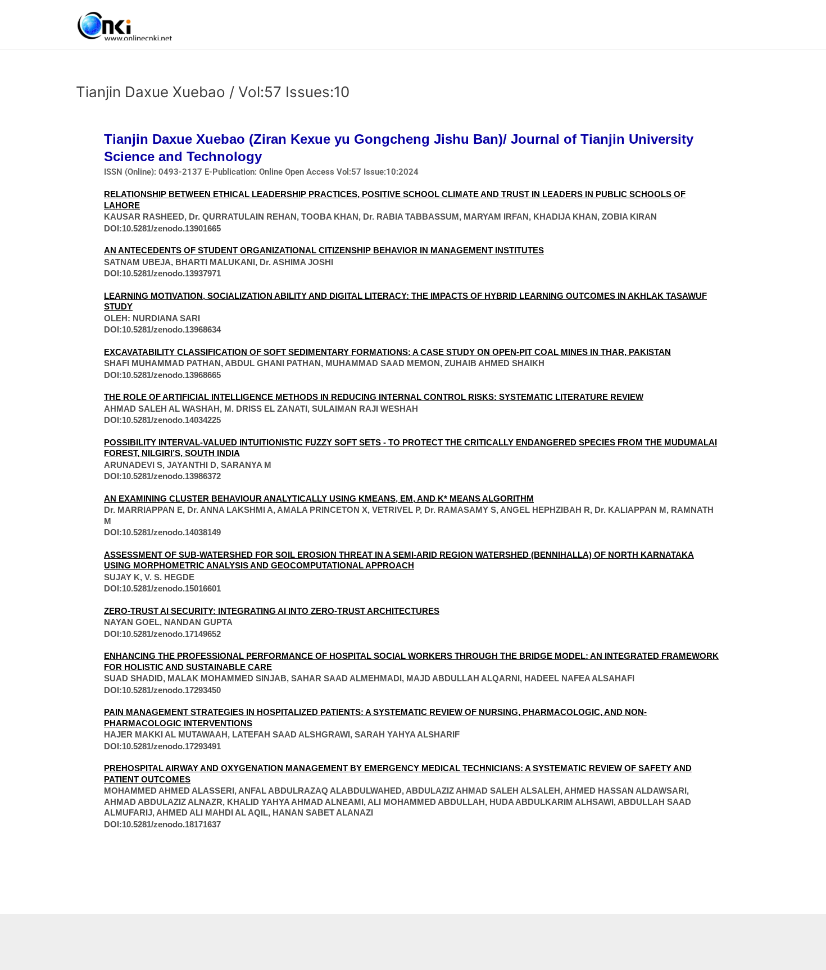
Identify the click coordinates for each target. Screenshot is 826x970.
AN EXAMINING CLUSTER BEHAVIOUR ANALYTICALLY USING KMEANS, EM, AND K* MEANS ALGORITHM (319, 498)
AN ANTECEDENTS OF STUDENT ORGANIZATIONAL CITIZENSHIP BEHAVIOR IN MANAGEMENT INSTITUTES (324, 250)
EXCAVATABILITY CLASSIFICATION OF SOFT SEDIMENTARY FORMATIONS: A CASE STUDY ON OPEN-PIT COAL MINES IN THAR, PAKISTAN (387, 352)
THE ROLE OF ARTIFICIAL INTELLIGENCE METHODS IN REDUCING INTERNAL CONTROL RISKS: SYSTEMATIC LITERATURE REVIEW (373, 397)
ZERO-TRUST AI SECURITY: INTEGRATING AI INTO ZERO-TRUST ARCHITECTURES (271, 611)
